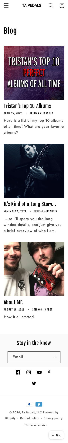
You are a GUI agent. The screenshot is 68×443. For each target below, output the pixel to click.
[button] (6, 5)
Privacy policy (53, 418)
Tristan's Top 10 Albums (27, 106)
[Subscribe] (54, 357)
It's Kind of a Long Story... (30, 204)
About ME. (14, 302)
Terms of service (36, 425)
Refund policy (29, 418)
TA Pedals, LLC (32, 412)
